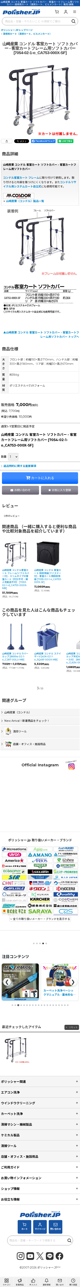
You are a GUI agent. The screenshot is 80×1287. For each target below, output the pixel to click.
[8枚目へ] (33, 1005)
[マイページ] (65, 11)
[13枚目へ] (47, 1005)
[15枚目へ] (53, 1005)
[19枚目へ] (65, 1005)
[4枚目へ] (21, 1005)
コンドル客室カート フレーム (21, 177)
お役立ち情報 (10, 1199)
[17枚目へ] (59, 1005)
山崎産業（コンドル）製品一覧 (25, 201)
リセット (73, 1027)
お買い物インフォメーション (21, 1178)
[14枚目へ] (50, 1005)
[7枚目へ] (30, 1005)
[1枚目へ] (12, 1005)
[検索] (74, 21)
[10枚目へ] (38, 1005)
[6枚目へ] (27, 1005)
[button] (74, 11)
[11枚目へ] (41, 1005)
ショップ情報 (10, 1189)
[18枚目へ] (62, 1005)
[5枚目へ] (24, 1005)
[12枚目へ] (44, 1005)
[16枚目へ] (56, 1005)
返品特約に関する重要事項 (19, 466)
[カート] (56, 11)
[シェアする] (6, 141)
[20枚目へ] (68, 1005)
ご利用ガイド (10, 1167)
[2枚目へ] (15, 1005)
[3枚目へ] (18, 1005)
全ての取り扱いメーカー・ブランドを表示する (41, 918)
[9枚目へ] (36, 1005)
